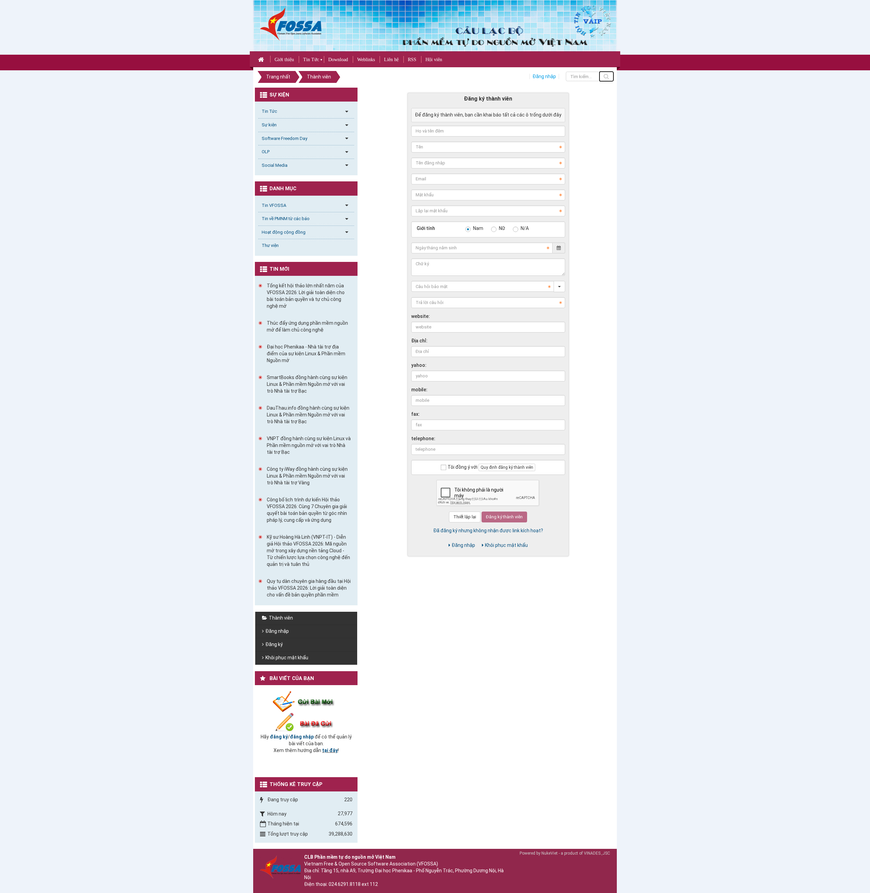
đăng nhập (302, 736)
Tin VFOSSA (274, 205)
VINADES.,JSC (597, 853)
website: (420, 316)
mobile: (419, 389)
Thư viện (270, 245)
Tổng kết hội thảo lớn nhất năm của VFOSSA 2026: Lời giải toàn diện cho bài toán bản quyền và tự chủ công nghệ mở (306, 296)
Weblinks (366, 59)
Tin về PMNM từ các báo (286, 218)
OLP (265, 151)
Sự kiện (269, 124)
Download (338, 59)
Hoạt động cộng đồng (284, 232)
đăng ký (279, 736)
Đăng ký (274, 644)
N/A (524, 228)
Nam (477, 228)
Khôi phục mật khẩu (506, 545)
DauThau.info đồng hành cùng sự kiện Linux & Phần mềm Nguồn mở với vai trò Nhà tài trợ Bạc (308, 414)
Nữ (501, 228)
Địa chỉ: (419, 340)
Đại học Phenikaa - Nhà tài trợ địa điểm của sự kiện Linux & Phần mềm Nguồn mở (306, 353)
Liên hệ (391, 59)
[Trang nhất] (262, 59)
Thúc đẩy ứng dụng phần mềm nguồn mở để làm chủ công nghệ (307, 326)
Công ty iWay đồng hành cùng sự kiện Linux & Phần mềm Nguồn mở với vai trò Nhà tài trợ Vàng (307, 475)
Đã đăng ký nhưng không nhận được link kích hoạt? (488, 530)
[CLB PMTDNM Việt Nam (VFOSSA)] (290, 23)
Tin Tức (311, 59)
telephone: (423, 438)
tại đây (330, 750)
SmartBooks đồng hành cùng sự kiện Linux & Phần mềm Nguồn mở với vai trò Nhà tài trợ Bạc (307, 384)
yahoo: (419, 365)
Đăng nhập (544, 76)
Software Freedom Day (284, 138)
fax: (415, 414)
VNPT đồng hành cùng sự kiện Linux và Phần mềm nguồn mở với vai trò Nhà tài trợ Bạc (309, 445)
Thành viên (281, 618)
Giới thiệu (284, 59)
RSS (412, 59)
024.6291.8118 (345, 884)
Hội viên (433, 59)
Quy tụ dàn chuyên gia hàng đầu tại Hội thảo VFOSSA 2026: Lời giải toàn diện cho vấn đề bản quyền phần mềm (309, 587)
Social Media (275, 165)
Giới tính (426, 228)
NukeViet (549, 853)
